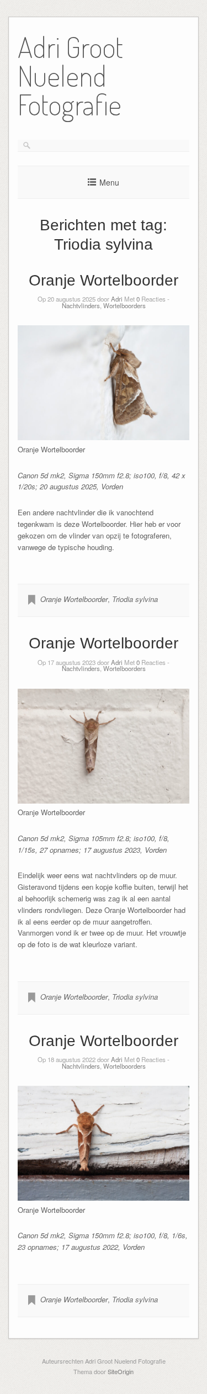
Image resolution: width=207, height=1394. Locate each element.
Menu (109, 182)
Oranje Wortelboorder (103, 280)
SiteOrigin (121, 1371)
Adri (117, 298)
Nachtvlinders (81, 305)
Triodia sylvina (135, 599)
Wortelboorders (124, 305)
